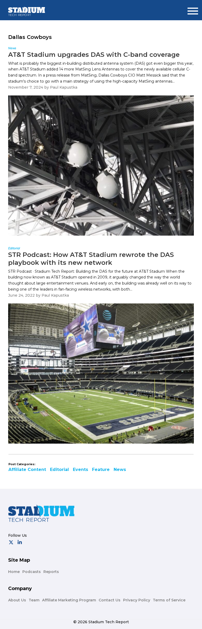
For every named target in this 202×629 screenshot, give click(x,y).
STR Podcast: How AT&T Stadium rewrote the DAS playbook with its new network (91, 258)
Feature (101, 469)
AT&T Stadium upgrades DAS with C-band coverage (94, 54)
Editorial (59, 469)
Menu (193, 9)
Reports (51, 571)
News (120, 469)
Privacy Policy (136, 600)
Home (14, 571)
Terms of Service (169, 600)
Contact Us (109, 600)
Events (80, 469)
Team (34, 600)
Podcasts (31, 571)
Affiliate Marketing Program (69, 600)
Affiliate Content (27, 469)
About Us (17, 600)
